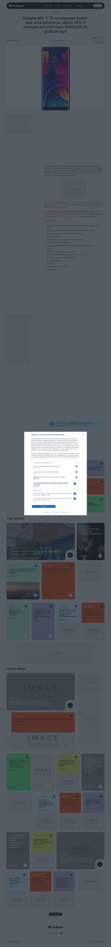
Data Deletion (46, 512)
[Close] (83, 434)
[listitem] (55, 463)
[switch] (76, 466)
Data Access (55, 512)
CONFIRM (44, 506)
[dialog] (55, 473)
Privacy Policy (64, 512)
